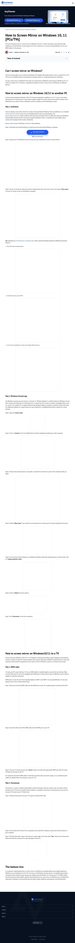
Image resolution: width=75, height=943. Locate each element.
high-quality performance (12, 116)
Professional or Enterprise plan (25, 241)
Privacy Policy (34, 939)
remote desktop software (12, 114)
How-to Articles (13, 29)
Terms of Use (42, 939)
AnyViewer (7, 29)
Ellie (12, 52)
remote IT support (55, 97)
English (37, 922)
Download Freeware (13, 20)
